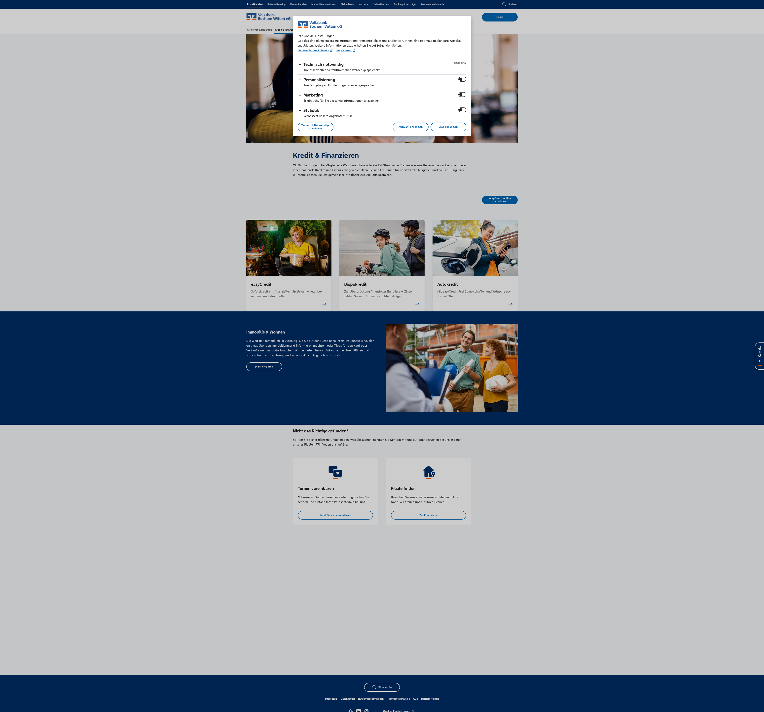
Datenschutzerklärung (313, 50)
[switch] (462, 79)
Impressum (344, 50)
